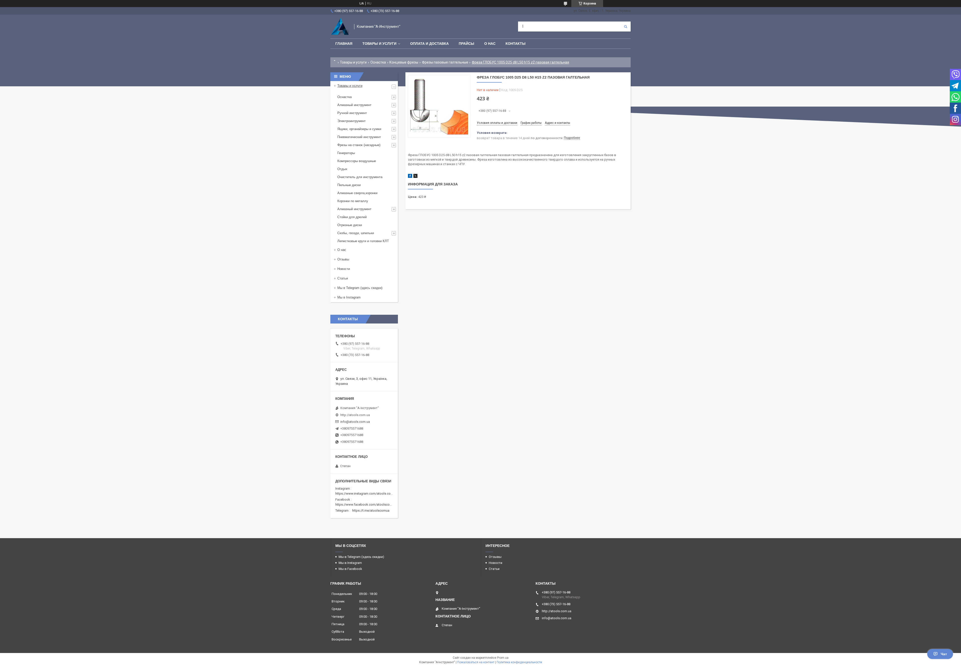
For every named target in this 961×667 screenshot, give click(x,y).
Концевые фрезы (403, 62)
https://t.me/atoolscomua (370, 510)
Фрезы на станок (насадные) (358, 145)
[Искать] (626, 27)
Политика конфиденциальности (519, 662)
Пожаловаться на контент (475, 662)
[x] (415, 177)
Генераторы (346, 153)
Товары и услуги (379, 44)
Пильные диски (349, 185)
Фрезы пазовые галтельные (445, 62)
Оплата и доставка (429, 44)
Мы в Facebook (350, 569)
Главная (343, 44)
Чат (944, 654)
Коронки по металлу (352, 201)
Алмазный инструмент (354, 105)
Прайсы (466, 44)
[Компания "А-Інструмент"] (339, 26)
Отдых (342, 169)
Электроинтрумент (351, 121)
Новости (343, 269)
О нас (490, 44)
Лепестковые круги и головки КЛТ (363, 241)
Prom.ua (503, 657)
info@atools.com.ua (355, 422)
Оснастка (378, 62)
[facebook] (410, 177)
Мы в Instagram (349, 297)
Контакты (516, 44)
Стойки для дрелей (352, 217)
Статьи (342, 278)
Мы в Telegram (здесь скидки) (359, 288)
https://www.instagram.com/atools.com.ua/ (367, 493)
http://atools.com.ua (355, 415)
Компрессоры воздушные (356, 161)
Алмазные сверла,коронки (357, 193)
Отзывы (343, 259)
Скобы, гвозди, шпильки (355, 233)
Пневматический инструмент (359, 137)
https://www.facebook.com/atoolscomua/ (366, 504)
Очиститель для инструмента (359, 177)
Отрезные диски (349, 225)
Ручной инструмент (352, 113)
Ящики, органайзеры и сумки (359, 129)
